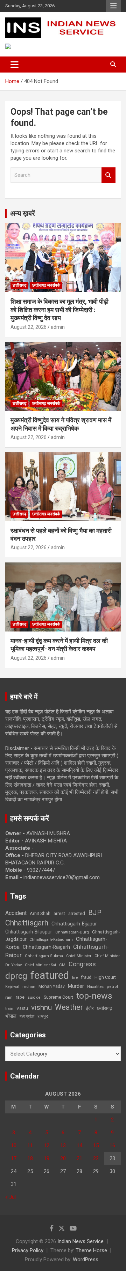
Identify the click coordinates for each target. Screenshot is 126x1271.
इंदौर (90, 1008)
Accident (16, 913)
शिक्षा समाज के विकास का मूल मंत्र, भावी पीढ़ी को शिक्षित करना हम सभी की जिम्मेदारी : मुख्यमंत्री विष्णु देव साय (59, 309)
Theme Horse (91, 1250)
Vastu (22, 1008)
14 (79, 1145)
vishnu (41, 1007)
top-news (94, 996)
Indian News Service (80, 1241)
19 (46, 1158)
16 (112, 1145)
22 (96, 1158)
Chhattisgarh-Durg (72, 932)
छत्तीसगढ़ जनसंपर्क (46, 285)
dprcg (16, 976)
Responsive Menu (113, 6)
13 (63, 1145)
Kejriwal (12, 986)
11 (30, 1145)
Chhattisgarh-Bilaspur (28, 932)
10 (13, 1145)
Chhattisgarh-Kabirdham (51, 939)
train (9, 1008)
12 (46, 1145)
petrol (112, 986)
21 (79, 1158)
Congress (82, 964)
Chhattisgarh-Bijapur (74, 923)
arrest (59, 913)
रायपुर (42, 1016)
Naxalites (95, 986)
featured (49, 975)
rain (9, 997)
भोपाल (10, 1016)
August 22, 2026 (28, 327)
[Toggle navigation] (14, 64)
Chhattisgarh (26, 922)
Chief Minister (78, 956)
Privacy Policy (27, 1250)
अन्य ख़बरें (22, 213)
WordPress (85, 1259)
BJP (95, 912)
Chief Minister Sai (40, 965)
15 (96, 1145)
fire (75, 977)
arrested (76, 913)
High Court (105, 977)
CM (62, 964)
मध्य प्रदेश (27, 1016)
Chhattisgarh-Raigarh (46, 947)
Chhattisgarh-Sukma (44, 956)
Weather (69, 1007)
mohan (28, 986)
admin (58, 327)
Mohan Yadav (51, 986)
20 (63, 1158)
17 (13, 1158)
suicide (34, 997)
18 (30, 1158)
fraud (86, 977)
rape (20, 997)
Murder (76, 986)
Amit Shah (40, 913)
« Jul (10, 1197)
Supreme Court (58, 997)
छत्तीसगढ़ (19, 285)
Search (108, 175)
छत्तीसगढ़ (104, 1008)
